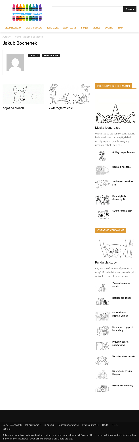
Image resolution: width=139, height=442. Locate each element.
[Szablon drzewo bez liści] (102, 185)
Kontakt (6, 428)
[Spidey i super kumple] (102, 156)
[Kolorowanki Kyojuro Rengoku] (102, 374)
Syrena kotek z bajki (122, 211)
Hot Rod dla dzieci (121, 298)
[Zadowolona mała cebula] (102, 287)
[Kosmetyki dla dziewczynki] (102, 199)
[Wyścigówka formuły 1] (102, 389)
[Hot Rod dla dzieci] (102, 301)
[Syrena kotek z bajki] (102, 214)
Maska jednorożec (107, 127)
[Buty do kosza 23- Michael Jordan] (102, 316)
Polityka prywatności (68, 424)
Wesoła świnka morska (123, 356)
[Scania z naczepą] (102, 170)
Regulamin (49, 424)
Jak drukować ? (32, 424)
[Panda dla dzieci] (115, 248)
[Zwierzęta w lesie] (69, 94)
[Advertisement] (115, 58)
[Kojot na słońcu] (23, 94)
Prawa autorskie (90, 424)
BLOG (115, 424)
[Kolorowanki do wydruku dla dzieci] (27, 13)
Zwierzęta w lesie (61, 108)
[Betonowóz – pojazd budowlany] (102, 331)
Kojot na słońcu (13, 108)
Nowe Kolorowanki (12, 424)
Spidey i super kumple (123, 152)
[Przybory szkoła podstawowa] (102, 345)
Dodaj (105, 424)
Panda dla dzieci (106, 262)
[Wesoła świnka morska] (102, 360)
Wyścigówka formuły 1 (123, 385)
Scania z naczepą (121, 167)
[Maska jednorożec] (115, 108)
